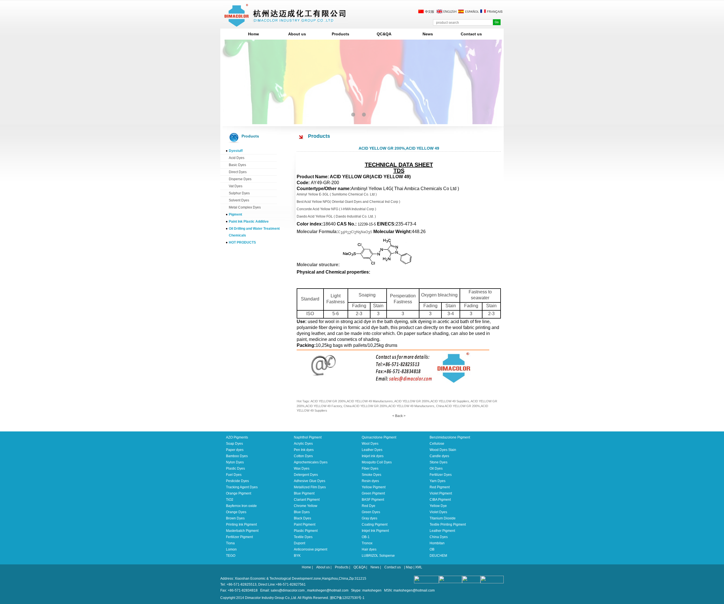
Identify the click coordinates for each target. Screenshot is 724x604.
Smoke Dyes (371, 475)
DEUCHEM (438, 556)
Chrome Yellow (305, 506)
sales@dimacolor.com (288, 590)
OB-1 (366, 537)
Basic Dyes (237, 165)
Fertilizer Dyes (441, 475)
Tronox (367, 543)
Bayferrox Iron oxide (241, 506)
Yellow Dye (438, 506)
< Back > (399, 416)
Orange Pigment (238, 493)
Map (409, 567)
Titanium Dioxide (443, 518)
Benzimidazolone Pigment (450, 437)
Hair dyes (369, 549)
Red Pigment (440, 487)
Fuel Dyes (234, 475)
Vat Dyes (235, 186)
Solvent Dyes (239, 200)
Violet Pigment (441, 493)
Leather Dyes (372, 450)
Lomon (231, 549)
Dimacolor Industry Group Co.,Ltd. (271, 598)
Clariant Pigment (307, 500)
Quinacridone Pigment (379, 437)
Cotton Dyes (303, 456)
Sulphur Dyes (239, 193)
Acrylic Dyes (303, 444)
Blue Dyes (302, 512)
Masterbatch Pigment (242, 531)
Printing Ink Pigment (241, 524)
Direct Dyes (238, 172)
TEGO (230, 556)
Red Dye (368, 506)
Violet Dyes (438, 512)
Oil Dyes (436, 468)
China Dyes (439, 537)
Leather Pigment (442, 531)
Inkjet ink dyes (372, 456)
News (428, 34)
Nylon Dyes (235, 462)
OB (432, 549)
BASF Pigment (373, 500)
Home (253, 34)
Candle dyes (439, 456)
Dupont (299, 543)
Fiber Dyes (370, 468)
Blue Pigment (304, 493)
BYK (297, 556)
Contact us (471, 34)
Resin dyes (370, 481)
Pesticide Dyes (237, 481)
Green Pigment (373, 493)
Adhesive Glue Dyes (309, 481)
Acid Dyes (236, 158)
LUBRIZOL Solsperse (378, 556)
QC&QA (384, 34)
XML (418, 567)
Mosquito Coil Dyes (377, 462)
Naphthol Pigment (308, 437)
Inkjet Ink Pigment (375, 531)
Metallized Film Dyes (310, 487)
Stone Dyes (438, 462)
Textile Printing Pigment (448, 524)
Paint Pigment (304, 524)
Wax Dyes (301, 468)
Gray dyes (369, 518)
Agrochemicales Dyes (310, 462)
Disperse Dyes (240, 179)
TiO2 (229, 500)
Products (340, 34)
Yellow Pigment (373, 487)
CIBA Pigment (440, 500)
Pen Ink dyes (304, 450)
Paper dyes (235, 450)
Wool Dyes (370, 444)
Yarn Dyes (437, 481)
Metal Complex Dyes (245, 207)
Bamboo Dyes (237, 456)
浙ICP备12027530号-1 (347, 598)
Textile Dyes (303, 537)
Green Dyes (371, 512)
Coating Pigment (374, 524)
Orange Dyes (236, 512)
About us (297, 34)
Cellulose (437, 444)
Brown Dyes (235, 518)
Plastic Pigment (306, 531)
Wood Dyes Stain (443, 450)
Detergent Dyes (306, 475)
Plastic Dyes (235, 468)
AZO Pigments (237, 437)
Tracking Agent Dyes (242, 487)
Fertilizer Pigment (239, 537)
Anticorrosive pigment (310, 549)
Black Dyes (302, 518)
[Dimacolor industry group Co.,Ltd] (285, 24)
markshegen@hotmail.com (327, 590)
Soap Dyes (234, 444)
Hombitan (437, 543)
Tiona (230, 543)
